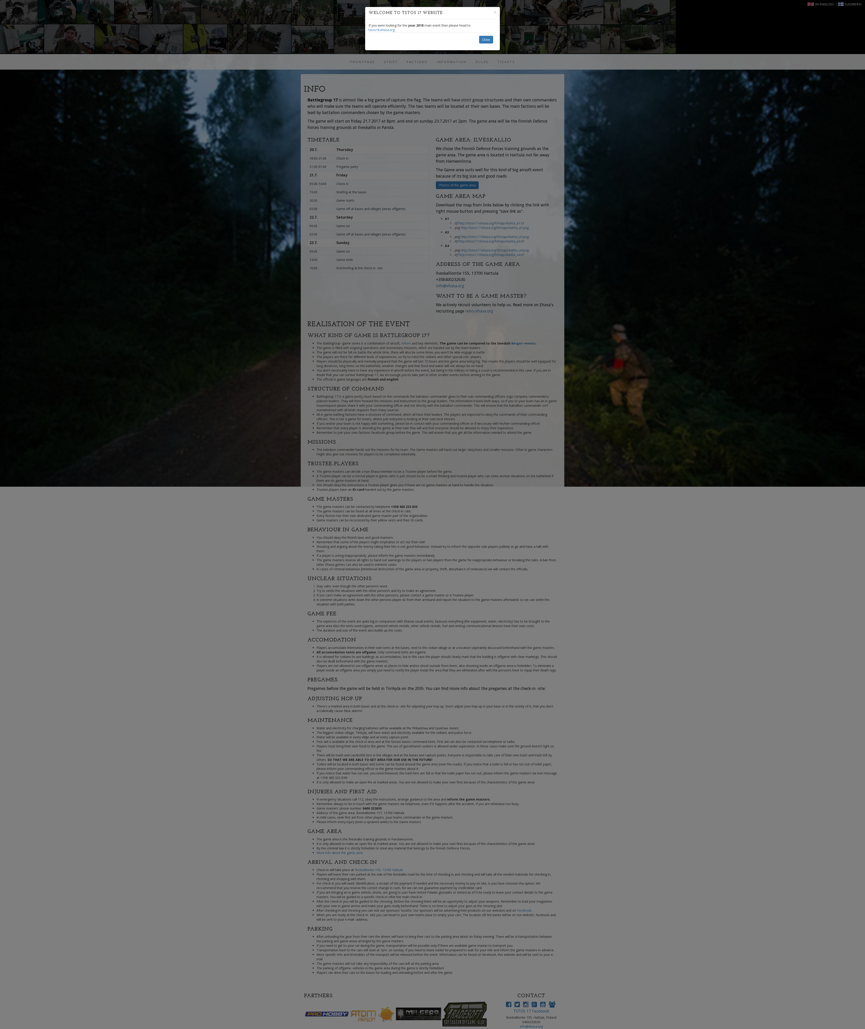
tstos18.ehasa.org (382, 30)
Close (486, 39)
